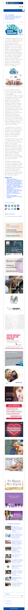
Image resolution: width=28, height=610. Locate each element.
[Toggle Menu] (23, 10)
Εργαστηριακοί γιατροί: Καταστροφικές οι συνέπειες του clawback (17, 578)
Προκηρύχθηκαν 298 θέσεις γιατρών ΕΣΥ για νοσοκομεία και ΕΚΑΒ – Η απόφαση (17, 560)
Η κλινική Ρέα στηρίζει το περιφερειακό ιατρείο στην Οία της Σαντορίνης (14, 196)
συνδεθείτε (19, 216)
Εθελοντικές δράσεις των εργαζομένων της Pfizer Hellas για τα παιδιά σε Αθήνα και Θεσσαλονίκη (15, 180)
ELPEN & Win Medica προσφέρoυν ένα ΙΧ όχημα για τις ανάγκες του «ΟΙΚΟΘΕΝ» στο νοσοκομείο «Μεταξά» (17, 549)
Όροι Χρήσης (9, 601)
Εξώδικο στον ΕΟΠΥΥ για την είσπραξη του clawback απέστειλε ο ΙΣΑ (17, 566)
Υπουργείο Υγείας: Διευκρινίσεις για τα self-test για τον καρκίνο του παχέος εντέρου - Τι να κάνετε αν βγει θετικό (17, 528)
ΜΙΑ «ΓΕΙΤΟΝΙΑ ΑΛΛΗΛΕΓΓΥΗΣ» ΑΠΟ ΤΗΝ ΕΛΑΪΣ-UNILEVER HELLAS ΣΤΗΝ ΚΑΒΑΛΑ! (13, 17)
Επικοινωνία (8, 603)
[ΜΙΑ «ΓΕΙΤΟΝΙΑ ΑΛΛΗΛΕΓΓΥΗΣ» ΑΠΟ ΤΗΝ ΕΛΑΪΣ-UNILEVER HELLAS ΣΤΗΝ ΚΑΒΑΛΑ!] (14, 30)
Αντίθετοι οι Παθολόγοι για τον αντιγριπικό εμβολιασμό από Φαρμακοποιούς (17, 583)
